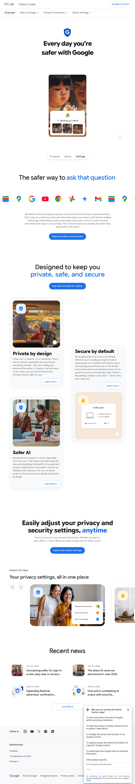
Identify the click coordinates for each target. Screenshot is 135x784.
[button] (120, 138)
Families (13, 751)
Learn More (50, 484)
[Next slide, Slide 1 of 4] (21, 587)
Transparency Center (20, 756)
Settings (80, 156)
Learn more (50, 381)
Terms (81, 776)
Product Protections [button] (54, 12)
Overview (10, 12)
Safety (67, 156)
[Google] (14, 775)
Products (55, 156)
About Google (30, 776)
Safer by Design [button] (28, 12)
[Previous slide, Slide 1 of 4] (12, 587)
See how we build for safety (67, 286)
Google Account (120, 4)
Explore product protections (67, 236)
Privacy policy (68, 776)
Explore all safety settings (67, 550)
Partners (13, 761)
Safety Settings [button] (81, 12)
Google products (48, 776)
